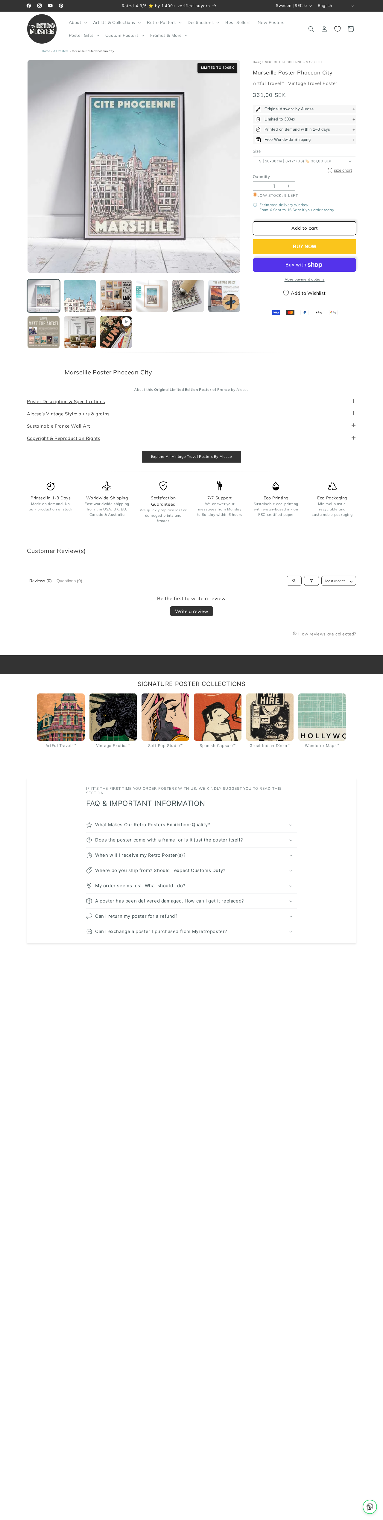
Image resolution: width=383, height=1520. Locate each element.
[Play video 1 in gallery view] (116, 332)
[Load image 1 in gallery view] (43, 295)
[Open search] (294, 581)
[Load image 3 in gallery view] (116, 295)
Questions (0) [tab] (69, 580)
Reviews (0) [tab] (40, 580)
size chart (343, 170)
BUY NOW (304, 246)
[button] (77, 22)
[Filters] (311, 581)
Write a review (191, 611)
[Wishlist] (337, 29)
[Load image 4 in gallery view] (152, 295)
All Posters (61, 51)
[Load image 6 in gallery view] (224, 295)
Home (46, 51)
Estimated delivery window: (284, 204)
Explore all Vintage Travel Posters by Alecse (191, 457)
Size (257, 151)
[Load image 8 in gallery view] (79, 332)
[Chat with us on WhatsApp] (370, 1507)
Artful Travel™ (269, 83)
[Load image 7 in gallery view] (43, 332)
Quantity (261, 176)
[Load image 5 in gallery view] (188, 295)
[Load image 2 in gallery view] (79, 295)
